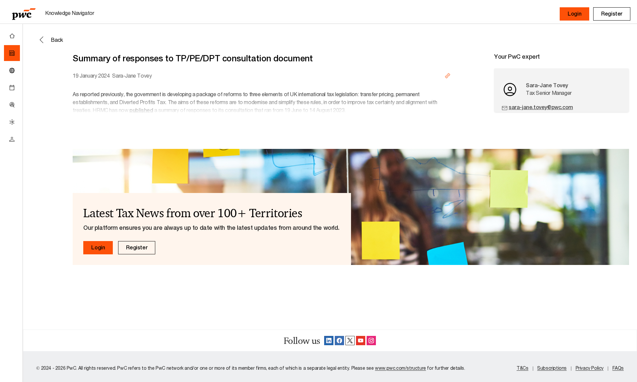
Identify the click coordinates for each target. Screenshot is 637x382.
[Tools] (12, 105)
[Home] (12, 36)
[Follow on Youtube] (360, 340)
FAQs (618, 368)
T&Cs (522, 368)
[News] (12, 53)
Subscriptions (552, 368)
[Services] (12, 122)
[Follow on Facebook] (339, 340)
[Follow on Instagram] (371, 340)
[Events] (12, 88)
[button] (574, 14)
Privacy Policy (589, 368)
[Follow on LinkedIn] (328, 340)
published (141, 110)
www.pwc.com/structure (400, 368)
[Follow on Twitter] (350, 340)
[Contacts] (12, 139)
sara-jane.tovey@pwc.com (541, 107)
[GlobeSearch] (12, 70)
